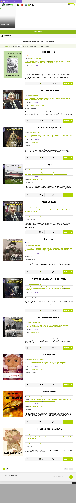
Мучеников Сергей (64, 61)
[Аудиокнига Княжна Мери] (13, 77)
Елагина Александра (56, 135)
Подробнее (68, 83)
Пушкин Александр (35, 284)
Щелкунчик (49, 354)
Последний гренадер (49, 317)
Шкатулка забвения (49, 90)
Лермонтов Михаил (35, 58)
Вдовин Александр (45, 326)
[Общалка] (26, 5)
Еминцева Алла (53, 61)
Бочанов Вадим (39, 136)
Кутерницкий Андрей (35, 169)
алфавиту (47, 46)
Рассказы (49, 239)
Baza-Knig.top (14, 475)
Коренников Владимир (50, 174)
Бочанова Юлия (52, 62)
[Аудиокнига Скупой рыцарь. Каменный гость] (13, 297)
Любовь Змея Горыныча (49, 429)
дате (19, 46)
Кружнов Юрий (33, 95)
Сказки (42, 105)
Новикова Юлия (67, 135)
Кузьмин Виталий (43, 61)
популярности (26, 46)
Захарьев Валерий (35, 172)
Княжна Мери (49, 52)
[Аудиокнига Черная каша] (13, 220)
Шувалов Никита (62, 174)
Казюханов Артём (56, 326)
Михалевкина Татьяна (47, 98)
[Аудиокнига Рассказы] (13, 260)
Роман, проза (44, 443)
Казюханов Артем (34, 322)
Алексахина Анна (57, 436)
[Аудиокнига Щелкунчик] (13, 380)
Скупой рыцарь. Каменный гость (49, 279)
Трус (49, 165)
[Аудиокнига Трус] (13, 183)
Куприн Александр (34, 245)
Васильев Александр (59, 172)
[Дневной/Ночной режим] (33, 5)
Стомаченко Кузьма (50, 136)
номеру (15, 46)
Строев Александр (35, 325)
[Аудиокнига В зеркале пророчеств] (13, 146)
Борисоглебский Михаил (36, 359)
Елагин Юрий (33, 61)
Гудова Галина (65, 249)
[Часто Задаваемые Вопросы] (29, 5)
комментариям (40, 46)
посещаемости (33, 46)
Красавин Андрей (42, 62)
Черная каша (49, 202)
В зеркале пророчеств (49, 128)
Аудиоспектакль (34, 68)
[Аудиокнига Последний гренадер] (13, 336)
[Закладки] (22, 5)
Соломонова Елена (46, 172)
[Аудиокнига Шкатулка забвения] (13, 108)
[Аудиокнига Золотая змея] (13, 416)
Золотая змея (49, 392)
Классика (42, 68)
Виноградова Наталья (31, 250)
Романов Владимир (62, 363)
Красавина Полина (30, 62)
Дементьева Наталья (35, 132)
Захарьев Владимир (35, 248)
